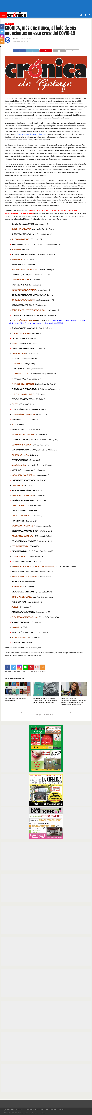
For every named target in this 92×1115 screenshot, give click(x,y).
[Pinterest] (31, 667)
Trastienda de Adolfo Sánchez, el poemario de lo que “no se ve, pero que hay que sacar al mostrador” (45, 700)
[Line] (25, 667)
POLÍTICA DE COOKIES (32, 1110)
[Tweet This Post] (32, 50)
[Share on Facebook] (19, 50)
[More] (42, 667)
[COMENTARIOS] (72, 50)
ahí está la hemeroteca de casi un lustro (31, 134)
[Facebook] (7, 667)
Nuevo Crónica (24, 1113)
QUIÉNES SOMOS (9, 1110)
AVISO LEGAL (20, 1110)
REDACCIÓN (20, 38)
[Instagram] (19, 667)
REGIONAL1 (42, 671)
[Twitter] (13, 667)
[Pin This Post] (45, 50)
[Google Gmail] (37, 667)
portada (33, 671)
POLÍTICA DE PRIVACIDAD (57, 1110)
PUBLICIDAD (44, 1110)
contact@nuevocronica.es (38, 1113)
